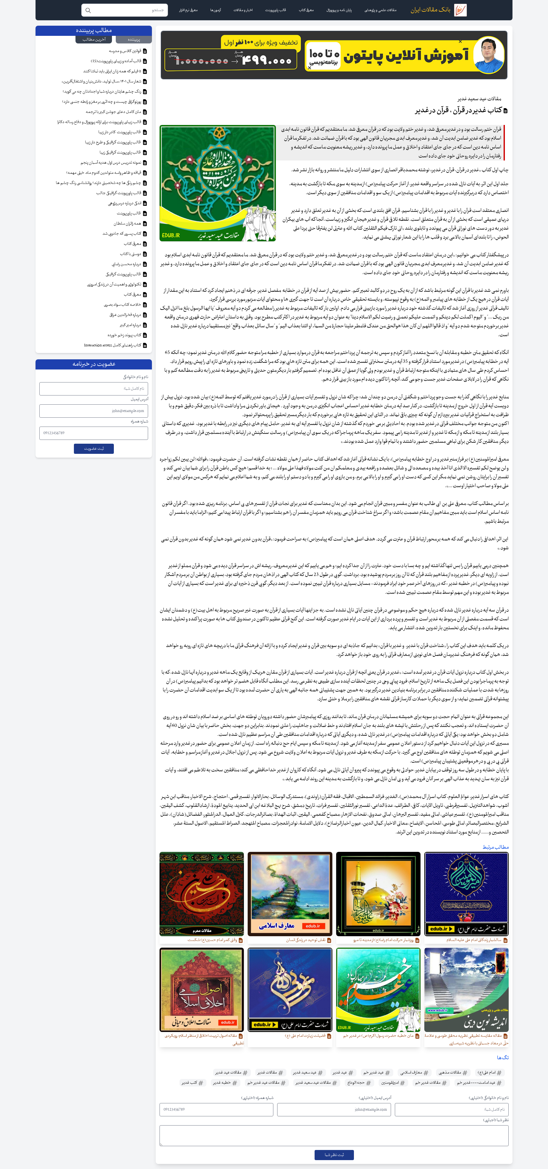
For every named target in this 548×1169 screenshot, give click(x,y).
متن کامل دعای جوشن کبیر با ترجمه (114, 112)
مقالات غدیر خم (428, 1083)
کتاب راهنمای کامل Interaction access (113, 345)
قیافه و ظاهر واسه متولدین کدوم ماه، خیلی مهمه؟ (104, 173)
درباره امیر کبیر (131, 325)
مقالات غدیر (267, 1072)
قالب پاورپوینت (129, 213)
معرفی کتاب (133, 244)
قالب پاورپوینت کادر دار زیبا (120, 132)
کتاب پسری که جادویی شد (122, 234)
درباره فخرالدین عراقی (125, 315)
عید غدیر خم (373, 1072)
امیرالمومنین (390, 1083)
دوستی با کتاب (131, 254)
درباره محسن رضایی (127, 264)
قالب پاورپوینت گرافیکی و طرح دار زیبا (113, 142)
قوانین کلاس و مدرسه (125, 51)
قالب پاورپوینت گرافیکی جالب (119, 193)
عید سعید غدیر (305, 1072)
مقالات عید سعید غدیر (313, 1083)
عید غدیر (340, 1072)
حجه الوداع (356, 1083)
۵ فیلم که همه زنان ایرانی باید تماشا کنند (112, 71)
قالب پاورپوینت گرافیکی (124, 274)
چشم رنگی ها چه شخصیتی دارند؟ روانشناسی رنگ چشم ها (99, 183)
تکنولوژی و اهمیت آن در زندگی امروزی (114, 284)
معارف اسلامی (411, 1072)
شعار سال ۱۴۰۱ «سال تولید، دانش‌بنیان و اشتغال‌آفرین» (102, 81)
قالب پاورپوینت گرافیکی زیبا (121, 152)
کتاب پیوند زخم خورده (125, 335)
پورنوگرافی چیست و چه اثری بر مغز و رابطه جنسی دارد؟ (102, 102)
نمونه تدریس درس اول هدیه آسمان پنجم (111, 163)
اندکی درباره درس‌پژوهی (125, 203)
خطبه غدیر (222, 1083)
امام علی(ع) (487, 1072)
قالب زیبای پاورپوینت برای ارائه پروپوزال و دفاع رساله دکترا (99, 122)
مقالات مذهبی (450, 1072)
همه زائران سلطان (128, 223)
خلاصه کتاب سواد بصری (123, 305)
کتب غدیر (190, 1083)
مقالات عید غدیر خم (263, 1083)
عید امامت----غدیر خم (476, 1083)
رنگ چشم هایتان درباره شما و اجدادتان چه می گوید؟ (102, 92)
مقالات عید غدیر (229, 1072)
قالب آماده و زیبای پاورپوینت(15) (116, 61)
